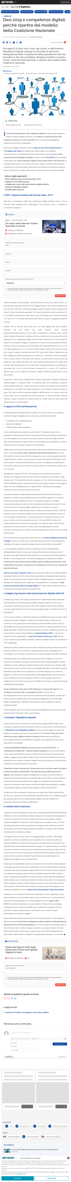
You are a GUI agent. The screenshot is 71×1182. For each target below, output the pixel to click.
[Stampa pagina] (20, 42)
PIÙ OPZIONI (51, 1178)
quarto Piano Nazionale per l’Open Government (46, 890)
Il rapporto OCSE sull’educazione (17, 182)
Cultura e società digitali (49, 11)
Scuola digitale (35, 11)
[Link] (33, 1039)
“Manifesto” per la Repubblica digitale (20, 730)
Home (5, 37)
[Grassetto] (12, 1039)
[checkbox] (6, 289)
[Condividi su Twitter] (10, 42)
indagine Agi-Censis (14, 151)
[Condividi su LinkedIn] (7, 42)
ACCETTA (17, 1178)
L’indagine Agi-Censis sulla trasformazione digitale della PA (27, 184)
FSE (55, 636)
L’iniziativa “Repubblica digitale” (16, 187)
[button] (5, 7)
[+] (38, 1038)
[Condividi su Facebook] (3, 42)
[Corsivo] (14, 1039)
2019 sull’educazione (53, 148)
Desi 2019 (50, 157)
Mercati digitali (62, 11)
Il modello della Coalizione (14, 190)
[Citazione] (27, 1039)
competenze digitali (35, 37)
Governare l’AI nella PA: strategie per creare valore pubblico (27, 1012)
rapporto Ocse (39, 148)
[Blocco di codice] (30, 1039)
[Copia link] (17, 42)
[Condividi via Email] (13, 42)
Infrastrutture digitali (7, 11)
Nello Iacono (7, 71)
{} (35, 1038)
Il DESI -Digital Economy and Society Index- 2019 (23, 179)
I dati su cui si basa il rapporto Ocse (17, 573)
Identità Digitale (42, 633)
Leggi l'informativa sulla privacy (14, 242)
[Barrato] (20, 1039)
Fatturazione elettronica (22, 11)
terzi (37, 288)
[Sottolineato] (17, 1039)
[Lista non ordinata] (25, 1039)
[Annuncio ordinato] (22, 1039)
